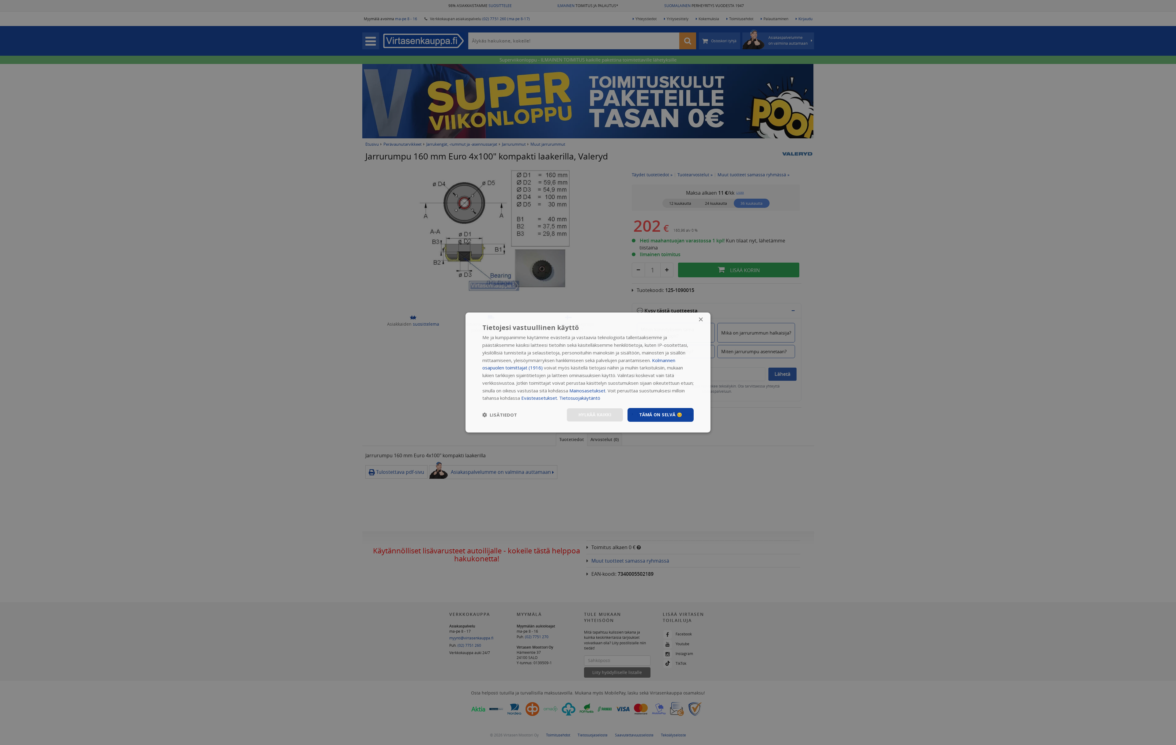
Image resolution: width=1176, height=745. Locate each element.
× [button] (700, 319)
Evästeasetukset (539, 398)
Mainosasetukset (587, 390)
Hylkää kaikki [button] (595, 414)
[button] (499, 415)
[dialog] (588, 372)
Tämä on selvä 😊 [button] (660, 414)
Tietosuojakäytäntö (579, 398)
